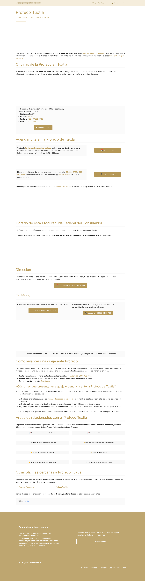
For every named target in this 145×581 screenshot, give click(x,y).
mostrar (27, 501)
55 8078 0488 (64, 174)
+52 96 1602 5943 (35, 119)
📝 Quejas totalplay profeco (98, 452)
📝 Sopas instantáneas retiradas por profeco (42, 462)
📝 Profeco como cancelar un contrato (42, 452)
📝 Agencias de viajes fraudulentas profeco (42, 442)
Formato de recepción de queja (60, 399)
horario (93, 53)
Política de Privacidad (88, 568)
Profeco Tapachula (26, 487)
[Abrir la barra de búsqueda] (123, 3)
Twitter (58, 187)
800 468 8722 (86, 376)
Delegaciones (113, 3)
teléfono (101, 53)
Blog (94, 3)
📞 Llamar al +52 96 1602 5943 (43, 311)
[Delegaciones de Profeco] (28, 3)
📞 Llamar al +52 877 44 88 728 (98, 313)
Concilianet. (45, 381)
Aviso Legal (121, 568)
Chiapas (29, 116)
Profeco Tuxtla (62, 487)
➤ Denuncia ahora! (43, 128)
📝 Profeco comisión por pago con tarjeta (99, 462)
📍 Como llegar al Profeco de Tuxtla (70, 285)
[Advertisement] (70, 37)
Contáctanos (100, 541)
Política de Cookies (107, 568)
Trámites (101, 3)
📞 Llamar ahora (107, 174)
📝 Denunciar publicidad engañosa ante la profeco (98, 442)
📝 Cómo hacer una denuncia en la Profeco (42, 433)
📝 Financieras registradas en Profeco (98, 433)
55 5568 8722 (71, 172)
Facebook (67, 187)
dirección (85, 53)
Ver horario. (31, 122)
